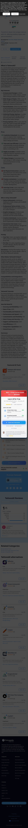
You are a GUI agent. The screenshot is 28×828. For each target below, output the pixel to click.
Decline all (15, 13)
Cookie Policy (6, 11)
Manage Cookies (22, 13)
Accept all (6, 13)
